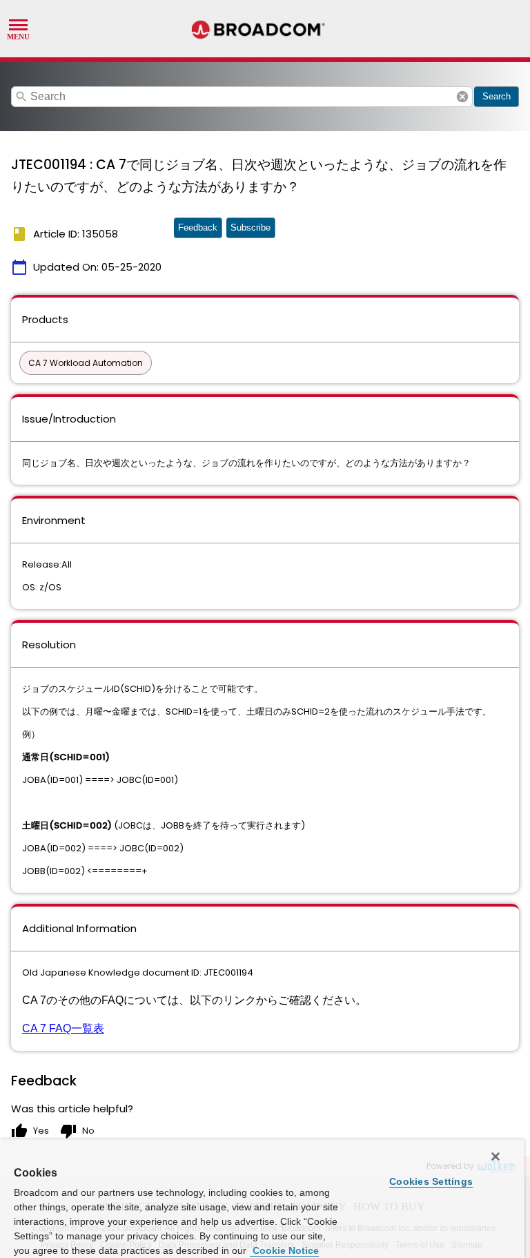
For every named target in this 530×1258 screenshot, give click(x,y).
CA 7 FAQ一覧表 (63, 1028)
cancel (462, 97)
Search (496, 96)
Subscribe (250, 227)
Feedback (197, 227)
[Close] (495, 1156)
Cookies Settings (431, 1181)
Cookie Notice (284, 1250)
